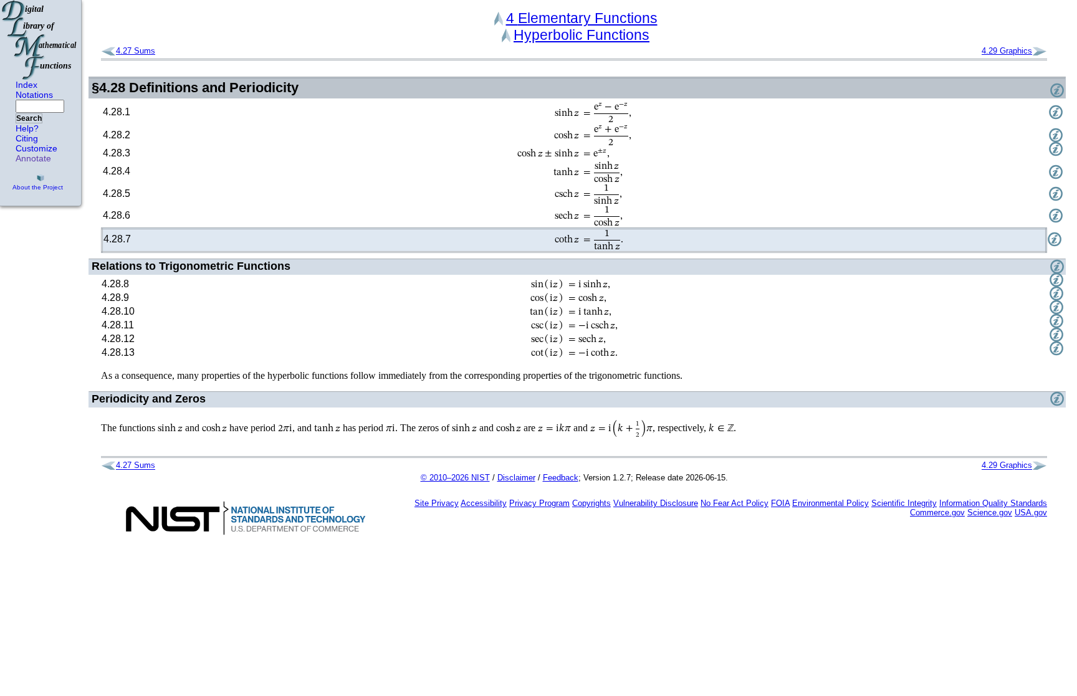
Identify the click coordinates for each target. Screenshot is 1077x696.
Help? (27, 128)
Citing (27, 138)
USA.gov (1031, 512)
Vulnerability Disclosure (655, 503)
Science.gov (989, 512)
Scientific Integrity (904, 503)
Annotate (33, 158)
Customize (36, 148)
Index (26, 85)
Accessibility (484, 503)
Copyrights (591, 503)
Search (29, 118)
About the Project (37, 187)
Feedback (560, 477)
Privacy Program (539, 503)
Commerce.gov (937, 512)
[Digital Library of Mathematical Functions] (40, 40)
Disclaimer (516, 477)
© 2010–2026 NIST (455, 477)
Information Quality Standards (993, 503)
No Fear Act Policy (734, 503)
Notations (34, 95)
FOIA (780, 503)
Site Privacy (436, 503)
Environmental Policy (830, 503)
